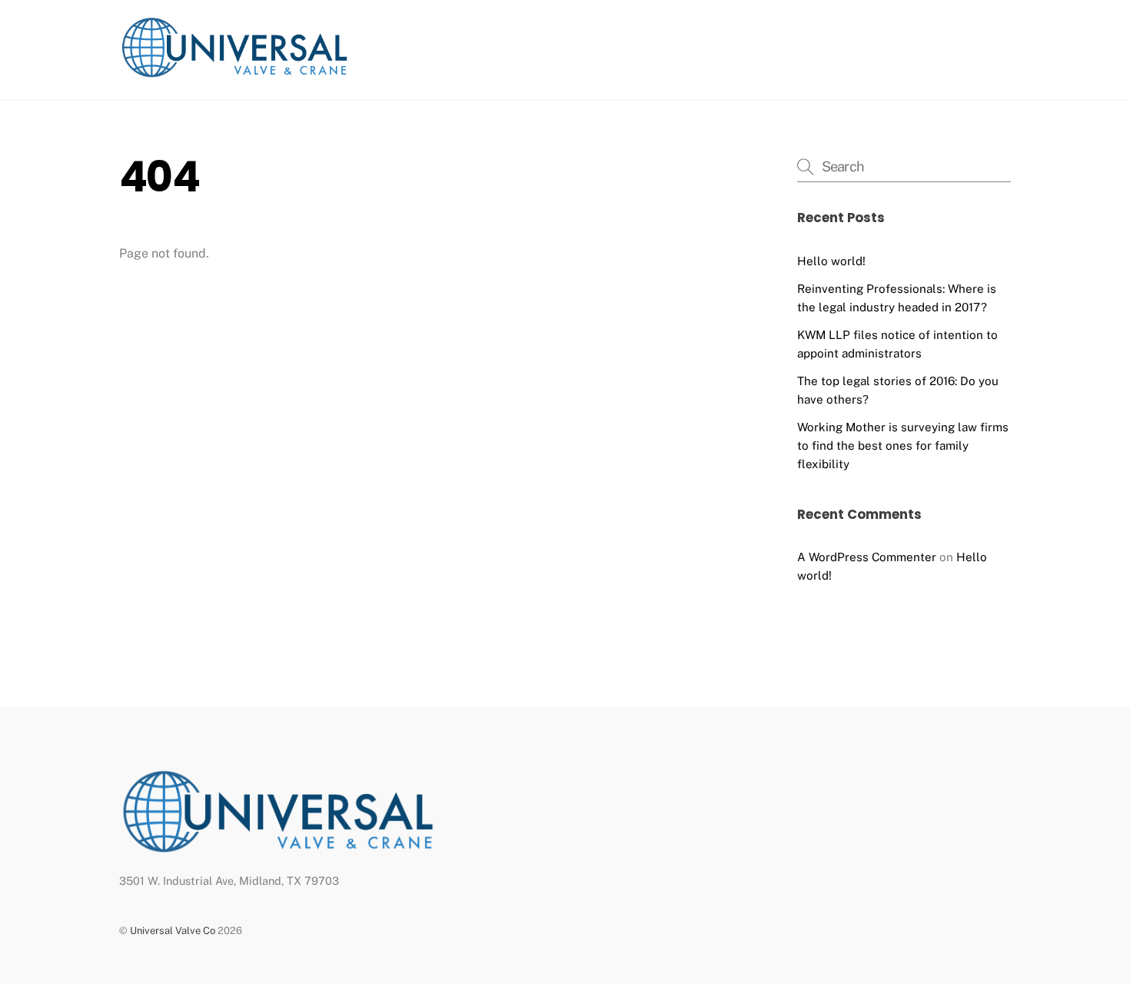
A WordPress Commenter (866, 556)
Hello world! (831, 261)
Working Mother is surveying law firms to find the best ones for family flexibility (903, 445)
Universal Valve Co (172, 930)
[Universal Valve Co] (234, 72)
